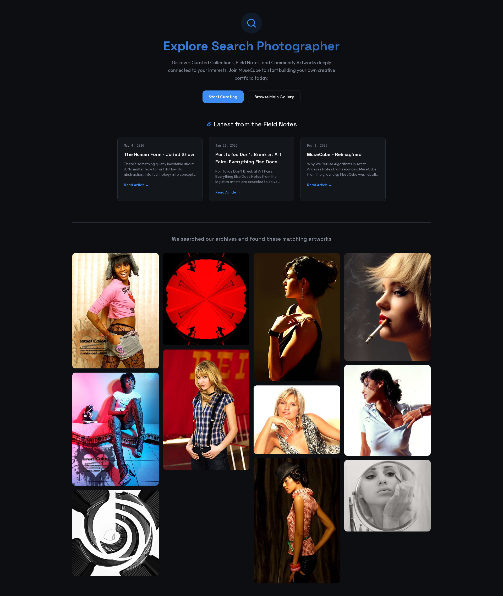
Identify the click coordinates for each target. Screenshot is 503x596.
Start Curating (223, 96)
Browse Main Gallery (274, 96)
